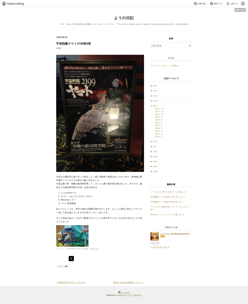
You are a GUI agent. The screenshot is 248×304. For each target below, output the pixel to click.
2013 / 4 (158, 131)
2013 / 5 (158, 128)
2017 (155, 85)
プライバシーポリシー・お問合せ (164, 65)
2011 (155, 146)
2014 (155, 100)
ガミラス (73, 196)
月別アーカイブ (171, 78)
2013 (155, 105)
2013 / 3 (158, 133)
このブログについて (160, 246)
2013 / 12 (159, 108)
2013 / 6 (158, 125)
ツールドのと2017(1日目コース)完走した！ (169, 191)
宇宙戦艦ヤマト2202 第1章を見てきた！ (167, 201)
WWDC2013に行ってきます (70, 282)
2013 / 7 (158, 122)
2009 (155, 156)
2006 (155, 171)
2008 (155, 161)
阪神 (133, 176)
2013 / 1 (158, 136)
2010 (155, 151)
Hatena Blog (121, 295)
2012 (155, 141)
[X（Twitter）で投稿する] (71, 258)
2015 (155, 95)
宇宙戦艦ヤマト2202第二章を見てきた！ (167, 196)
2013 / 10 (159, 114)
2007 (155, 166)
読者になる (240, 10)
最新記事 (171, 184)
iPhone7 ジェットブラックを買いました (167, 214)
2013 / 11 (159, 111)
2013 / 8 (158, 119)
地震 (110, 176)
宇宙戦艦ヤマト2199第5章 (73, 43)
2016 (155, 90)
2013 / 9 (158, 116)
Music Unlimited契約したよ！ (128, 282)
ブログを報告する (135, 295)
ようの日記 (124, 17)
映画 (59, 48)
